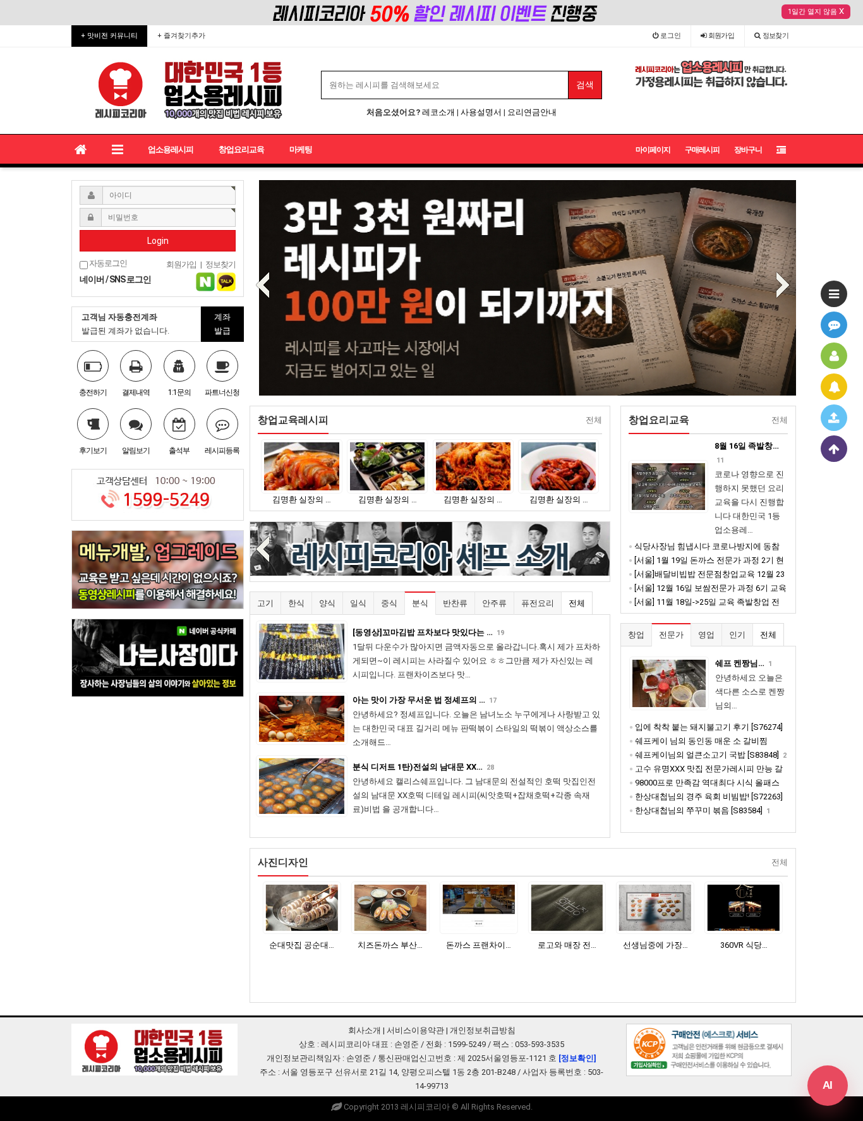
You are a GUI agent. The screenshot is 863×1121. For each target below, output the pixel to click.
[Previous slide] (263, 285)
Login (158, 241)
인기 (737, 634)
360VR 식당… (655, 945)
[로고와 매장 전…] (479, 908)
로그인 (669, 36)
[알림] (834, 386)
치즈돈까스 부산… (301, 945)
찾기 (776, 36)
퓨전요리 (537, 603)
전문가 (671, 634)
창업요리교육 (241, 149)
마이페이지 (653, 149)
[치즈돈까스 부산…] (302, 908)
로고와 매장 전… (478, 945)
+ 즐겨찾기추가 (181, 36)
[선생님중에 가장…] (567, 908)
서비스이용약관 (415, 1030)
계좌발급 (222, 324)
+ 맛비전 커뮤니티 (109, 36)
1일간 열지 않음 (812, 12)
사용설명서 (481, 112)
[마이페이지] (834, 355)
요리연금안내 (532, 112)
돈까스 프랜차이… (390, 945)
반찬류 (455, 603)
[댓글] (834, 325)
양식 (327, 603)
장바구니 (748, 149)
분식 (420, 603)
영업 (706, 634)
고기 (265, 603)
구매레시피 (702, 149)
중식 (389, 603)
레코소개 (438, 112)
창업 (636, 634)
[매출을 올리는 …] (744, 908)
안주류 (494, 603)
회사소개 (364, 1030)
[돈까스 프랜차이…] (390, 908)
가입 (721, 36)
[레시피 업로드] (834, 417)
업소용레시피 (170, 149)
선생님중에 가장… (567, 945)
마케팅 (300, 149)
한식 (296, 603)
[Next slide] (783, 285)
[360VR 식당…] (655, 908)
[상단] (834, 448)
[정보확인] (577, 1058)
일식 (358, 603)
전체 (577, 603)
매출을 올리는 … (744, 945)
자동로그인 (107, 263)
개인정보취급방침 (483, 1030)
